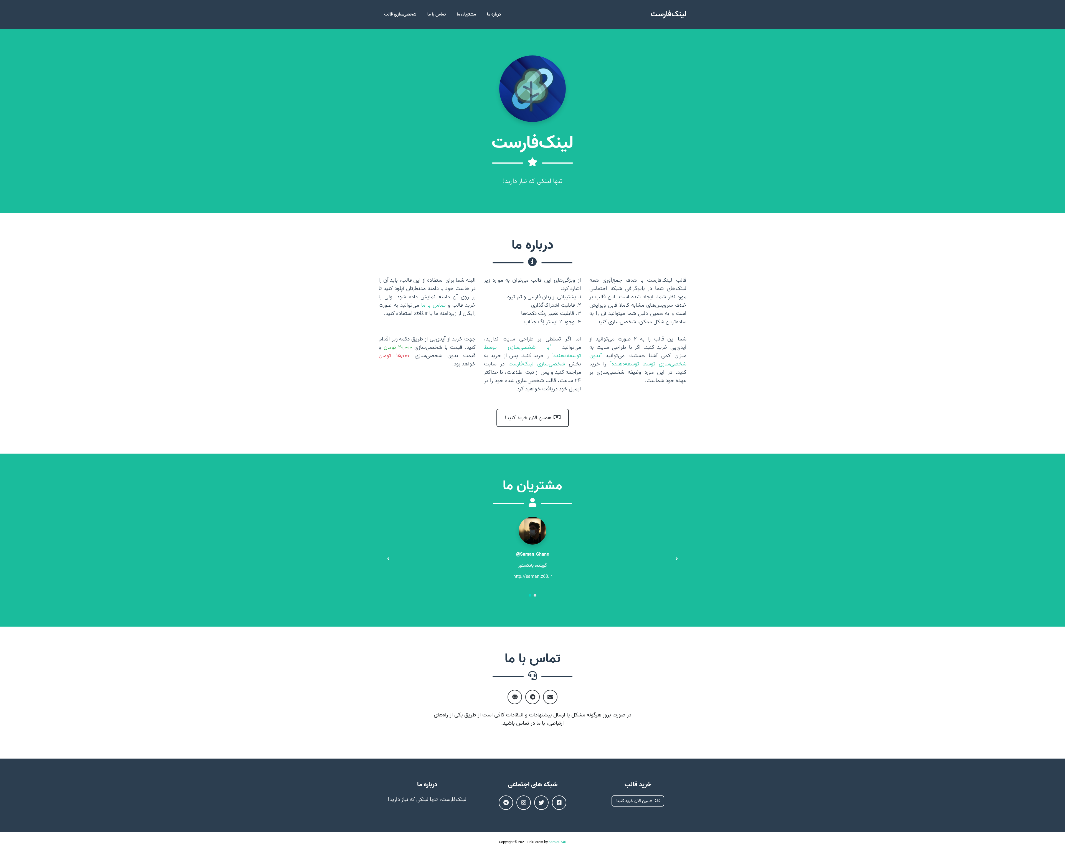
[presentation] (388, 558)
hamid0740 (557, 842)
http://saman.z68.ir (532, 576)
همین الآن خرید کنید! (528, 417)
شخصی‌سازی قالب (400, 14)
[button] (530, 595)
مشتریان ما (466, 14)
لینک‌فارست (668, 14)
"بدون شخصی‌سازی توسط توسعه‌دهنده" (637, 359)
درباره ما (494, 14)
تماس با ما (436, 14)
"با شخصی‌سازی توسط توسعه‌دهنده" (532, 351)
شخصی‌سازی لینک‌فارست (536, 364)
